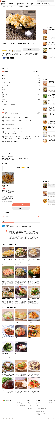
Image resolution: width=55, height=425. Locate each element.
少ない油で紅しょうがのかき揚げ (8, 279)
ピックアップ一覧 (30, 406)
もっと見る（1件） (21, 208)
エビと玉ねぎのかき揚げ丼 (20, 278)
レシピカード (38, 4)
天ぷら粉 (5, 94)
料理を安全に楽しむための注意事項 (9, 104)
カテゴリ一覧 (29, 408)
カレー (16, 390)
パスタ (29, 390)
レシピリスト (29, 403)
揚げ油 (3, 99)
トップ (28, 402)
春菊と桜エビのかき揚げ (19, 259)
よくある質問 (38, 414)
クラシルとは (38, 402)
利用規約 (37, 405)
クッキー (30, 372)
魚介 (3, 337)
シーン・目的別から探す (21, 405)
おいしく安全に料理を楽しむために (41, 408)
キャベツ (17, 372)
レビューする (21, 204)
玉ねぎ (3, 75)
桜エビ (3, 87)
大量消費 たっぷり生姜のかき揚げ (34, 260)
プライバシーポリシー (39, 406)
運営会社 (37, 403)
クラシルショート (44, 4)
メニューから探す (20, 403)
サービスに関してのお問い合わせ (41, 413)
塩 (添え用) (4, 101)
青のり (3, 89)
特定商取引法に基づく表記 (40, 411)
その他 (29, 337)
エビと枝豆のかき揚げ (32, 278)
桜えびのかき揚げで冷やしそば (8, 298)
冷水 (4, 96)
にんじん (4, 78)
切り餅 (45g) (5, 85)
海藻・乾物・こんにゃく (7, 353)
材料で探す (19, 402)
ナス (3, 80)
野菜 (3, 322)
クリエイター (49, 4)
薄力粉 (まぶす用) (6, 82)
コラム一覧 (29, 405)
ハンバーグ (4, 390)
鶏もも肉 (4, 372)
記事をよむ (32, 4)
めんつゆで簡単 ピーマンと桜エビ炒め (34, 299)
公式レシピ (28, 4)
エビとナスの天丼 (18, 298)
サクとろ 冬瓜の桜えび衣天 (7, 259)
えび (16, 337)
